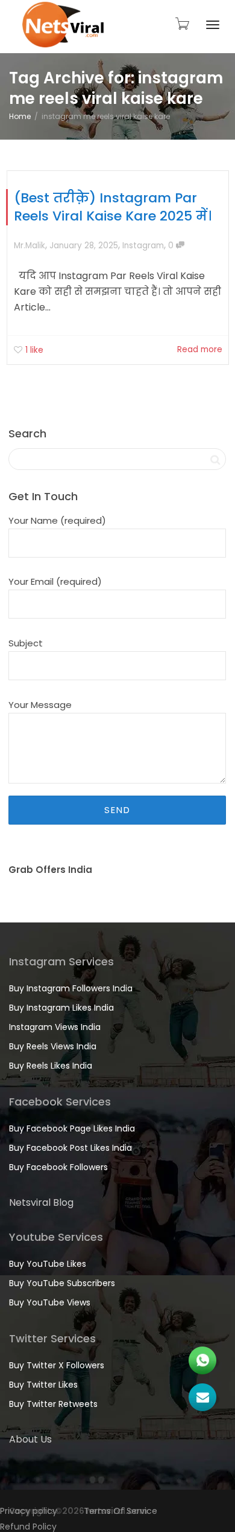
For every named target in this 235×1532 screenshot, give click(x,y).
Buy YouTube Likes (47, 1264)
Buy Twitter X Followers (56, 1365)
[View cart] (181, 23)
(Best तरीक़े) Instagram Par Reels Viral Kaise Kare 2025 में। (113, 206)
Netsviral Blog (41, 1202)
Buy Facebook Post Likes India (70, 1148)
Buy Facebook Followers (58, 1167)
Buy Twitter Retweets (53, 1404)
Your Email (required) (55, 581)
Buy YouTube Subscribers (62, 1283)
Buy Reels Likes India (50, 1066)
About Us (30, 1439)
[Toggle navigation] (212, 24)
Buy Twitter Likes (43, 1385)
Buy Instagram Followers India (71, 988)
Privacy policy (28, 1511)
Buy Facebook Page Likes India (72, 1128)
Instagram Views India (55, 1027)
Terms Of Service (120, 1511)
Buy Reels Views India (52, 1046)
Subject (25, 643)
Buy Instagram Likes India (61, 1008)
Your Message (40, 704)
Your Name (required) (57, 520)
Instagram (143, 245)
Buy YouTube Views (49, 1302)
